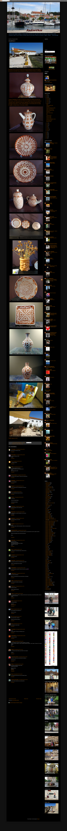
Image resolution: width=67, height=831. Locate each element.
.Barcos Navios (48, 483)
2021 (46, 97)
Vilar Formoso (48, 589)
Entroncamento (48, 509)
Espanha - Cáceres (48, 526)
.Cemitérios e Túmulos (49, 486)
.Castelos (47, 485)
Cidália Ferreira (13, 573)
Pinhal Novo (47, 570)
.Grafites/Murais (48, 492)
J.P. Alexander (13, 449)
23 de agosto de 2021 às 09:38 (18, 664)
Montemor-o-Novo (48, 562)
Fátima (46, 546)
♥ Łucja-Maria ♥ (13, 629)
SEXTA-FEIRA (48, 376)
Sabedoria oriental (52, 272)
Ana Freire (12, 641)
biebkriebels (13, 518)
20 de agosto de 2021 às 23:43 (22, 656)
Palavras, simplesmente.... (50, 278)
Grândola (47, 547)
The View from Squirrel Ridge (50, 189)
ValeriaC (12, 593)
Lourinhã (47, 557)
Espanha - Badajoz (48, 515)
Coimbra (47, 507)
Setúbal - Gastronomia (49, 583)
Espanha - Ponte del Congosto (50, 532)
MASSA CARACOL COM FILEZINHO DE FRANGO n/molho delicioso (53, 314)
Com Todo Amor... (52, 400)
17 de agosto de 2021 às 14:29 (20, 567)
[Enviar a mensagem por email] (26, 442)
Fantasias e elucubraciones (50, 420)
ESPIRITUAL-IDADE (49, 369)
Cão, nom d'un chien (49, 305)
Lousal (46, 558)
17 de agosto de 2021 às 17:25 (18, 580)
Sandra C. (12, 664)
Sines (46, 586)
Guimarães (47, 548)
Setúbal (47, 577)
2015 (46, 138)
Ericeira (47, 510)
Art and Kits (47, 429)
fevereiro (47, 129)
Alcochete (47, 499)
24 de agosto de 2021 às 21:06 (23, 679)
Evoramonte (47, 545)
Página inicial (26, 698)
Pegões (47, 569)
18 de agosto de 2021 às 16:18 (20, 629)
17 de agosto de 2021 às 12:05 (20, 540)
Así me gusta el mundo (49, 319)
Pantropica (51, 340)
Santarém (47, 575)
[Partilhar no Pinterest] (30, 442)
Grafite (47, 104)
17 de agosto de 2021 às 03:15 (18, 466)
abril (47, 126)
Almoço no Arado (48, 116)
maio (47, 125)
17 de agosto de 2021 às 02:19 (20, 449)
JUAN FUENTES (13, 635)
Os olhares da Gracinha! (14, 679)
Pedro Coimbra (13, 454)
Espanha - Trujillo (48, 541)
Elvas (46, 508)
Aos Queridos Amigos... (53, 414)
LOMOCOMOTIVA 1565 (49, 105)
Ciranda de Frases (48, 413)
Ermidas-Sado (48, 511)
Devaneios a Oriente (49, 271)
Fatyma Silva (13, 560)
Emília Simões (13, 540)
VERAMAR (47, 106)
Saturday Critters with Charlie (53, 190)
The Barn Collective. (52, 163)
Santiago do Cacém (48, 576)
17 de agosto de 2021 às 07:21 (19, 480)
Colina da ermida (48, 117)
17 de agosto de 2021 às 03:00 (20, 454)
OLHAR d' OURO (48, 466)
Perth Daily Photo (48, 452)
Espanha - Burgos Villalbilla (49, 525)
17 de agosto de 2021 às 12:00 (21, 530)
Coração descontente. (53, 326)
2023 (46, 94)
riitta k (12, 623)
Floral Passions (48, 449)
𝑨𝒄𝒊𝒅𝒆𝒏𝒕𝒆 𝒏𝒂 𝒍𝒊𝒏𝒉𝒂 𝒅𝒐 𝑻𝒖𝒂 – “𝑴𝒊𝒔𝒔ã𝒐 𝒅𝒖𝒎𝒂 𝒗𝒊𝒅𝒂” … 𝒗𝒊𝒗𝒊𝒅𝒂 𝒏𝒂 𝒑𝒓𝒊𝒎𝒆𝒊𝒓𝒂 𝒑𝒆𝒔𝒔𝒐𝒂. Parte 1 (53, 468)
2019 (46, 133)
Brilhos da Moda (13, 604)
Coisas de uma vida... (49, 203)
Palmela (47, 568)
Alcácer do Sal (48, 498)
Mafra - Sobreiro (48, 560)
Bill (11, 491)
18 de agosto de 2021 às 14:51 (17, 623)
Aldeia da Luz (47, 500)
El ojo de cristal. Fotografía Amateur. (51, 332)
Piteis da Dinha (48, 312)
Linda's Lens (48, 230)
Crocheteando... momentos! (50, 251)
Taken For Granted (48, 223)
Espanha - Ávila (48, 514)
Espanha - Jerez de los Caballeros (50, 528)
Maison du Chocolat (49, 459)
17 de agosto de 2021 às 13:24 (19, 560)
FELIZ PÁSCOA (52, 377)
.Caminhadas (47, 484)
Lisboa (46, 556)
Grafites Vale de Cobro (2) (50, 109)
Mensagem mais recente (12, 698)
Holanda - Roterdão (48, 554)
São (11, 616)
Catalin (12, 580)
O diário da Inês (48, 422)
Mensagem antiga (38, 698)
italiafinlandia (13, 480)
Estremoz (47, 543)
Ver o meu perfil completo (48, 82)
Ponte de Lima (48, 572)
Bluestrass (12, 669)
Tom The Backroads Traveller (50, 162)
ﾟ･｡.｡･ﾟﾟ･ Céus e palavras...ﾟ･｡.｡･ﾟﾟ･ (51, 406)
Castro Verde (47, 506)
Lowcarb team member (14, 656)
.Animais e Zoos (48, 482)
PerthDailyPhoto (13, 567)
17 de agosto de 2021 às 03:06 (17, 461)
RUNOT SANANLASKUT (49, 450)
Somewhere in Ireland (49, 258)
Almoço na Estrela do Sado (50, 110)
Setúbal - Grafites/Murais (49, 584)
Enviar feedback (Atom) (15, 700)
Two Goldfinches (52, 224)
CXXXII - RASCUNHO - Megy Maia (50, 367)
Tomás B (12, 649)
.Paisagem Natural (48, 496)
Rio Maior (47, 574)
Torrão (46, 587)
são (46, 292)
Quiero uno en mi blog (51, 69)
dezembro (47, 98)
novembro (47, 99)
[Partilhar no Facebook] (29, 442)
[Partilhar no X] (28, 442)
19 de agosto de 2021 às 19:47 (19, 641)
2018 (46, 134)
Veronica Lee (13, 586)
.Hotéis (47, 493)
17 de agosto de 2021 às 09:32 (19, 506)
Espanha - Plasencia (48, 531)
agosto (47, 103)
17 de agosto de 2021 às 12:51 (17, 549)
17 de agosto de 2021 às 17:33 (19, 586)
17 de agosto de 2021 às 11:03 (19, 518)
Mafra (46, 559)
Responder (12, 458)
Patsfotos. (12, 497)
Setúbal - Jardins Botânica (49, 585)
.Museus (47, 495)
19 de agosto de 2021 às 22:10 (18, 649)
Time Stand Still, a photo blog (50, 393)
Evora (46, 544)
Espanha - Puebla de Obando (50, 533)
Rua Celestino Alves (49, 120)
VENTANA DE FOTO (14, 530)
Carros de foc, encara (53, 360)
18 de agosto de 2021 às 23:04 (20, 635)
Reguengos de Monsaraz (49, 573)
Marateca (47, 561)
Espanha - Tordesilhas (49, 540)
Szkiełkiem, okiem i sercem (50, 216)
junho (47, 124)
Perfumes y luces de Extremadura (51, 196)
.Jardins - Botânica (48, 494)
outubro (47, 100)
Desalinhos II (48, 111)
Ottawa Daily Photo (49, 169)
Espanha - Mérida (48, 529)
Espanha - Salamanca (49, 534)
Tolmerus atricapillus (52, 306)
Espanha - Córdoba (48, 527)
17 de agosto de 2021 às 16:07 (20, 573)
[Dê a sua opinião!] (27, 442)
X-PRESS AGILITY (49, 115)
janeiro (47, 130)
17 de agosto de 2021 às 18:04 (18, 593)
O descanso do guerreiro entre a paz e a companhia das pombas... (53, 280)
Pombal (47, 571)
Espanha (47, 512)
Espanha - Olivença (48, 530)
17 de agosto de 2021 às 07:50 (17, 491)
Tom (11, 461)
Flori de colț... (51, 183)
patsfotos (47, 339)
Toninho (12, 466)
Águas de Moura (48, 497)
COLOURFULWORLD (49, 142)
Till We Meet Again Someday (53, 443)
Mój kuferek (47, 346)
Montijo (47, 563)
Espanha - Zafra (48, 542)
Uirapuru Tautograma (52, 370)
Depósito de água (48, 121)
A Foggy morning (52, 299)
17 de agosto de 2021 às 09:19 (18, 497)
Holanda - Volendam (48, 555)
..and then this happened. (53, 453)
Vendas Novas (48, 588)
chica (12, 549)
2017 (46, 135)
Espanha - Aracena (48, 513)
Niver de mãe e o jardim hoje (53, 460)
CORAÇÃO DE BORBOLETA (50, 366)
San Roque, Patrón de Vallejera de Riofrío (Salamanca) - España (53, 334)
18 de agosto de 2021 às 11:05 (17, 616)
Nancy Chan (13, 506)
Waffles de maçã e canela (53, 423)
